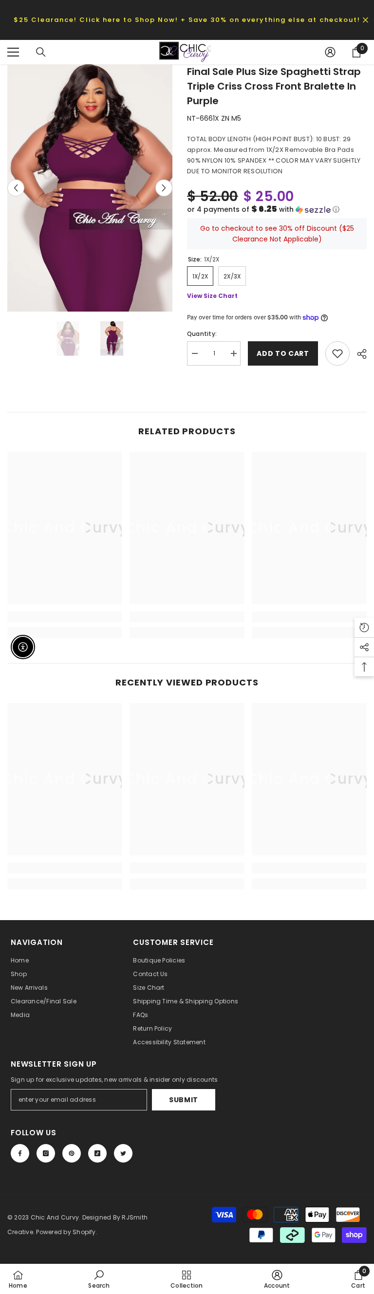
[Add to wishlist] (337, 353)
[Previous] (15, 187)
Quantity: (202, 334)
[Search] (41, 52)
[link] (64, 616)
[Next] (163, 187)
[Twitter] (123, 1153)
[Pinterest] (71, 1153)
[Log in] (330, 52)
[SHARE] (358, 354)
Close (365, 19)
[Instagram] (46, 1153)
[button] (277, 209)
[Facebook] (20, 1153)
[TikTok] (97, 1153)
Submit (183, 1100)
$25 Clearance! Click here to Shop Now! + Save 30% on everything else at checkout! (187, 19)
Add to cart (283, 353)
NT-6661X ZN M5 (214, 118)
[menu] (13, 52)
